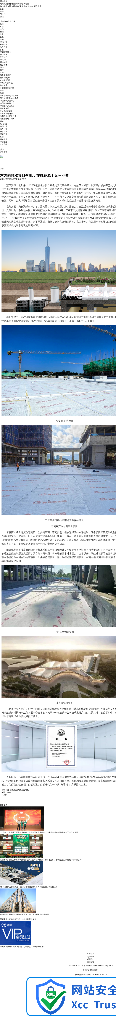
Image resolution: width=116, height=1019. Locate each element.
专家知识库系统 (6, 83)
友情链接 (90, 962)
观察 (19, 790)
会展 (39, 6)
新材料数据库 (5, 78)
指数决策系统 (5, 75)
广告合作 (3, 144)
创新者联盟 (4, 108)
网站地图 (3, 62)
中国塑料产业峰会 (7, 106)
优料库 (30, 6)
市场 (3, 790)
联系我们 (90, 959)
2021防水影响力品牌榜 (9, 98)
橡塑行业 (3, 45)
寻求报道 (3, 142)
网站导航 (3, 1)
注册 (2, 34)
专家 (25, 6)
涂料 (9, 4)
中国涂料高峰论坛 (7, 103)
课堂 (21, 6)
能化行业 (3, 42)
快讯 (35, 6)
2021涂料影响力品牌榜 (9, 96)
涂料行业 (3, 47)
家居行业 (3, 134)
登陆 (2, 32)
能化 (21, 4)
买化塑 (26, 4)
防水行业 (3, 132)
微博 (2, 24)
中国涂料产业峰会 (7, 101)
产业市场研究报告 (7, 88)
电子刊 (2, 14)
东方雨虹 (25, 790)
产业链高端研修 (6, 114)
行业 (7, 790)
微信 (2, 17)
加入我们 (3, 60)
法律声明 (90, 957)
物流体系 (3, 85)
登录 (2, 152)
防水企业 (13, 790)
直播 (13, 6)
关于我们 (3, 57)
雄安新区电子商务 (7, 119)
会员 (2, 37)
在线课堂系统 (5, 80)
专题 (9, 6)
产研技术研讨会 (6, 111)
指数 (17, 6)
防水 (17, 4)
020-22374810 (5, 52)
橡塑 (13, 4)
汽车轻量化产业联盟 (8, 116)
